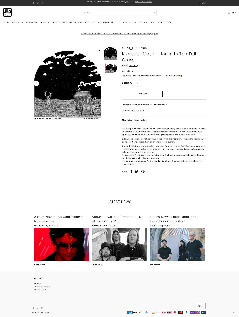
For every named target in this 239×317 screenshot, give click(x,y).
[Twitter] (37, 3)
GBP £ (203, 3)
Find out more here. (143, 2)
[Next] (99, 83)
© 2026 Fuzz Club (40, 312)
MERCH (43, 22)
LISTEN (142, 22)
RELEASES (16, 22)
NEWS (152, 22)
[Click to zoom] (99, 50)
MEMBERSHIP (31, 22)
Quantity (127, 83)
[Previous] (36, 83)
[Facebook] (33, 3)
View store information (133, 110)
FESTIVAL (95, 22)
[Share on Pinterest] (143, 171)
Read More (39, 264)
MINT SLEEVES (129, 22)
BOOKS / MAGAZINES (79, 22)
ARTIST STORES (59, 22)
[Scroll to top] (234, 312)
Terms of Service (42, 286)
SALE (118, 22)
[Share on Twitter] (136, 171)
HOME (6, 22)
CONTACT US (164, 22)
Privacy (37, 283)
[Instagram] (41, 3)
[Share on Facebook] (131, 171)
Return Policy (40, 289)
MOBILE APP (108, 22)
